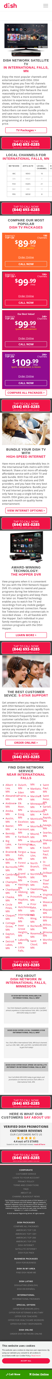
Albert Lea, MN (9, 788)
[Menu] (44, 5)
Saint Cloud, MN (34, 944)
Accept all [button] (26, 1361)
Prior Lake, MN (33, 907)
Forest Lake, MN (22, 866)
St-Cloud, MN (46, 865)
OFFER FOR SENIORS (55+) (26, 1308)
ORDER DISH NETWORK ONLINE (26, 1333)
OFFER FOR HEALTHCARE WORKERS (26, 1320)
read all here (39, 1144)
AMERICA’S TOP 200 (26, 1237)
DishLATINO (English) (26, 1285)
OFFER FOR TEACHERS (26, 1316)
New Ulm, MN (33, 856)
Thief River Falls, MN (46, 885)
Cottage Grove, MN (10, 926)
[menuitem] (44, 5)
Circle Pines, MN (9, 908)
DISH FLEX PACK (26, 1252)
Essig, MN (21, 815)
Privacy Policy (26, 1181)
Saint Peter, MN (46, 799)
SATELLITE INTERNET (26, 1248)
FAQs (26, 1188)
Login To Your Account (26, 1177)
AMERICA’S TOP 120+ (26, 1233)
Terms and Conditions (26, 1185)
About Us (26, 1192)
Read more (36, 1355)
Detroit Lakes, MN (10, 945)
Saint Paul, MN (46, 788)
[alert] (26, 1355)
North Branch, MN (35, 866)
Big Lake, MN (9, 844)
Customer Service (26, 1173)
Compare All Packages (26, 1226)
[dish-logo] (21, 5)
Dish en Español (26, 1288)
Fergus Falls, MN (22, 855)
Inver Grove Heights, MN (23, 930)
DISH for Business (26, 1262)
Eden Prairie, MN (22, 796)
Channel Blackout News (26, 1196)
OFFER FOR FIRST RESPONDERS (26, 1323)
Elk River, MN (21, 807)
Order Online (26, 257)
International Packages (26, 1298)
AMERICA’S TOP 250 (26, 1241)
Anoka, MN (10, 812)
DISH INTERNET (26, 1245)
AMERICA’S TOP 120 (26, 1230)
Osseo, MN (34, 883)
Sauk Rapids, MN (47, 817)
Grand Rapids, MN (22, 877)
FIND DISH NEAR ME (26, 1272)
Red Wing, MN (33, 918)
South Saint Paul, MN (46, 852)
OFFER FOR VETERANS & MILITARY (26, 1312)
